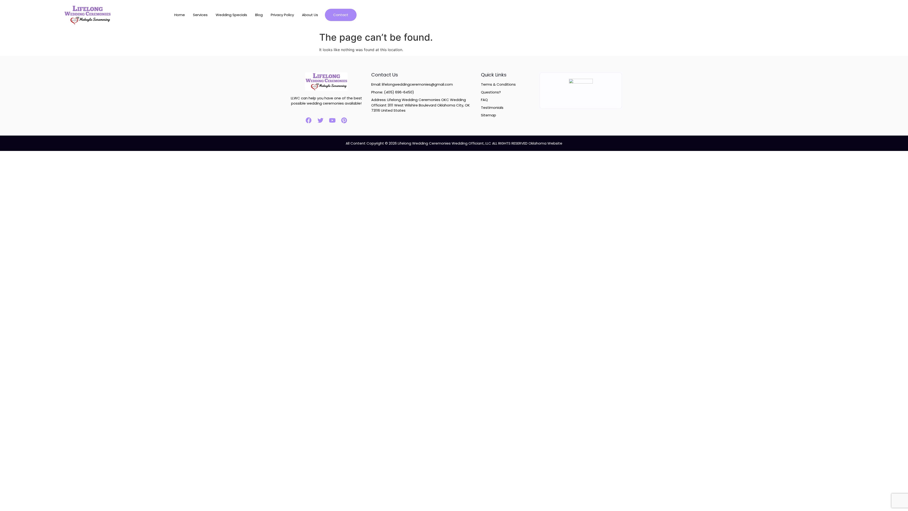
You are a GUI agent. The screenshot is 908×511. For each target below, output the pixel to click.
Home (179, 14)
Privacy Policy (282, 14)
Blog (259, 14)
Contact (340, 14)
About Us (310, 14)
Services (200, 14)
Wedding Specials (231, 14)
